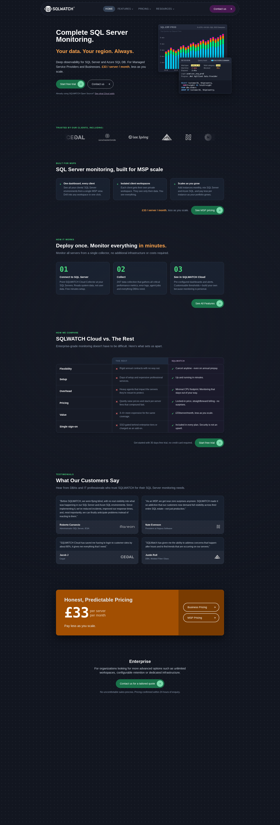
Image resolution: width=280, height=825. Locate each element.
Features (124, 9)
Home (109, 9)
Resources (164, 9)
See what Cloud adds (104, 93)
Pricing (143, 9)
